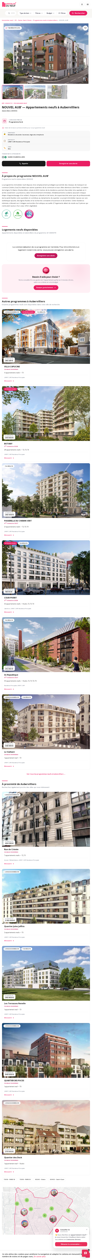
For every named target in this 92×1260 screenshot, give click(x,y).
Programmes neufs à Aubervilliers (45, 20)
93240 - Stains (40, 1179)
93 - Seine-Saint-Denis (23, 20)
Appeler (25, 164)
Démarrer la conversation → (71, 1244)
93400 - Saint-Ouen (57, 1179)
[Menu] (87, 4)
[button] (24, 1224)
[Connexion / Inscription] (81, 4)
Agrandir (83, 1191)
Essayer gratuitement (44, 288)
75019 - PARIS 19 (9, 1179)
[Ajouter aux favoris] (85, 28)
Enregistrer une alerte (68, 164)
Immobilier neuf (7, 20)
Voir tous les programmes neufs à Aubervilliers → (46, 774)
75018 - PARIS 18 (25, 1179)
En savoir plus (40, 1256)
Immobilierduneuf (9, 4)
